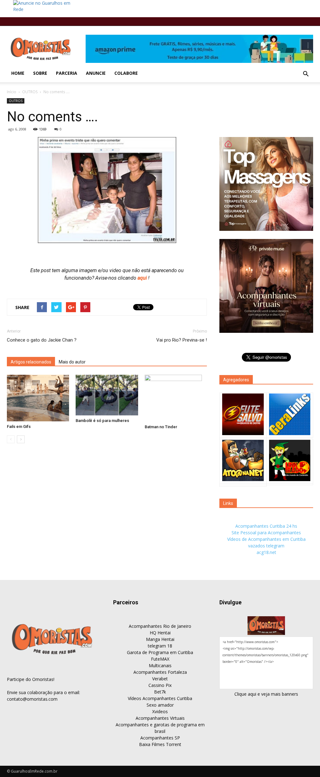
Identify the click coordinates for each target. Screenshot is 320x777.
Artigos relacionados (31, 361)
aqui (143, 278)
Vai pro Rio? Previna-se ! (181, 340)
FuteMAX (160, 659)
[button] (305, 74)
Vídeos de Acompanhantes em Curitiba (266, 539)
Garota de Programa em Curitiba (160, 652)
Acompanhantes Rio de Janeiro (160, 626)
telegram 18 (160, 646)
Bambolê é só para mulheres (102, 420)
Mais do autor (72, 361)
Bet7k (160, 692)
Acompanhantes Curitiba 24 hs (266, 526)
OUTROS (30, 91)
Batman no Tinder (161, 426)
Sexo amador (160, 705)
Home (17, 73)
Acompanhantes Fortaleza (160, 672)
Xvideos (160, 711)
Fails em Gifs (19, 426)
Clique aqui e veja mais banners (266, 694)
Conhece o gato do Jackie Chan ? (42, 340)
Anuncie (96, 73)
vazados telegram (266, 546)
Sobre (40, 73)
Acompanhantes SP (160, 738)
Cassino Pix (160, 685)
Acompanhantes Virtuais (160, 718)
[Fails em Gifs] (38, 398)
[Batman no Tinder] (176, 398)
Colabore (126, 73)
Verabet (160, 679)
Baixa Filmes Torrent (160, 744)
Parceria (66, 73)
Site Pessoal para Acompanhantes (266, 533)
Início (11, 91)
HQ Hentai (160, 633)
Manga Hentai (160, 639)
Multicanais (160, 665)
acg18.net (266, 552)
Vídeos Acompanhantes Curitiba (160, 698)
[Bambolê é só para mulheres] (107, 395)
